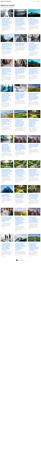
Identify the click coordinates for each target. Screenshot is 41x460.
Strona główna (38, 1)
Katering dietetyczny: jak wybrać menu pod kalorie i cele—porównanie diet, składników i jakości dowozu (7, 219)
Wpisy (34, 1)
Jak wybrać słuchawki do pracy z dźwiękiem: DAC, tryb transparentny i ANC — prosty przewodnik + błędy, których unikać (33, 196)
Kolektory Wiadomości (6, 1)
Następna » (22, 260)
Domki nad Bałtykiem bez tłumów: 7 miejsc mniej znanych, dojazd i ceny (20, 44)
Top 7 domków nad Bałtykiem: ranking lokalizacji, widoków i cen (6, 195)
